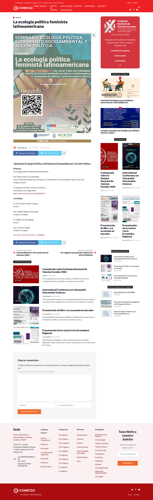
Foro (78, 461)
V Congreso (63, 455)
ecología (17, 235)
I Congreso (63, 471)
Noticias (80, 439)
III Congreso (63, 463)
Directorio (45, 458)
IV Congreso (63, 459)
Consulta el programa (120, 51)
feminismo (41, 235)
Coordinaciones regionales (47, 453)
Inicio (128, 3)
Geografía (99, 461)
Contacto (135, 3)
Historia (98, 464)
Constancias (120, 61)
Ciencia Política (101, 447)
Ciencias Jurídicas (102, 443)
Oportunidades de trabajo (82, 452)
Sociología (99, 476)
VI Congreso (63, 451)
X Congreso (63, 435)
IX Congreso (63, 439)
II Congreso (63, 467)
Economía (99, 457)
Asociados (45, 448)
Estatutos (44, 462)
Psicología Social (101, 468)
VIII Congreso (64, 443)
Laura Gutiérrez (22, 148)
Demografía (99, 454)
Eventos (18, 17)
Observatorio (82, 435)
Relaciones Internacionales (101, 472)
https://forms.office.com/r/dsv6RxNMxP (29, 193)
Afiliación (44, 444)
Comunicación (100, 450)
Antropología (100, 440)
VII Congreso (64, 447)
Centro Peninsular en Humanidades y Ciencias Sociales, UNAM (22, 437)
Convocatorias (82, 447)
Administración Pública (101, 435)
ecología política (29, 235)
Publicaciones (46, 466)
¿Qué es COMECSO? (45, 439)
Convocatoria (120, 56)
